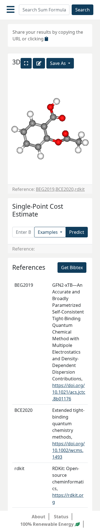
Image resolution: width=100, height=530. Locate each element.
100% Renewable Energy (47, 524)
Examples (48, 232)
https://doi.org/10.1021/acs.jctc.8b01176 (68, 392)
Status (61, 517)
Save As (58, 63)
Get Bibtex (72, 267)
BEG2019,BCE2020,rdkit (60, 189)
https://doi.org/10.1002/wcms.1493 (68, 450)
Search (82, 10)
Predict (76, 232)
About (38, 517)
